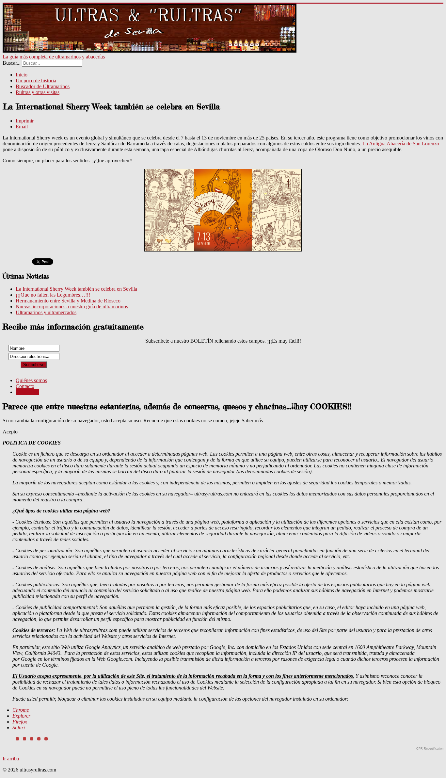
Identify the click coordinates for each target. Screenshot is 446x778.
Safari (18, 727)
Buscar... (12, 63)
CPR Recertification (429, 748)
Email (22, 126)
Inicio (21, 74)
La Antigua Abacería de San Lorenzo (400, 143)
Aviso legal (27, 392)
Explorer (21, 716)
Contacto (25, 386)
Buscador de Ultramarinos (43, 86)
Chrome (20, 710)
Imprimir (25, 120)
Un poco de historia (36, 80)
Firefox (19, 721)
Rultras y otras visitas (37, 92)
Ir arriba (11, 758)
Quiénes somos (31, 380)
